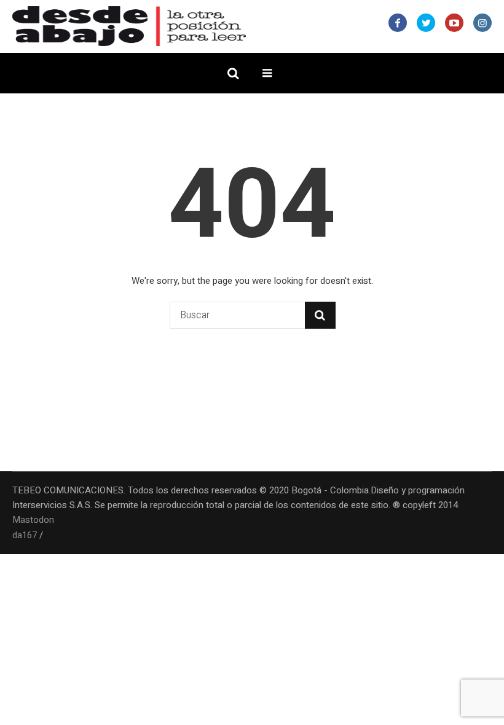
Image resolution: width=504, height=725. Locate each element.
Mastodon (33, 520)
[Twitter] (426, 23)
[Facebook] (397, 23)
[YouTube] (454, 23)
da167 (24, 535)
